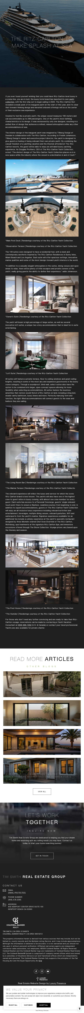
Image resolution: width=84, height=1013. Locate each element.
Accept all (43, 1005)
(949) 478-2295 (14, 899)
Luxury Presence (58, 983)
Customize (28, 1005)
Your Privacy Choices (42, 1010)
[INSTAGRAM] (42, 971)
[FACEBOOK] (36, 971)
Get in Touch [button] (42, 856)
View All (42, 791)
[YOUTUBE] (48, 971)
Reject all (13, 1005)
